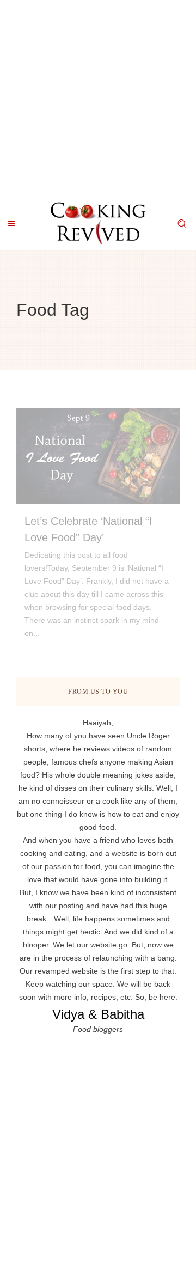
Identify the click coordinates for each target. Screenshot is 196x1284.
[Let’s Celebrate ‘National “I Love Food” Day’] (98, 456)
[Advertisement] (98, 98)
